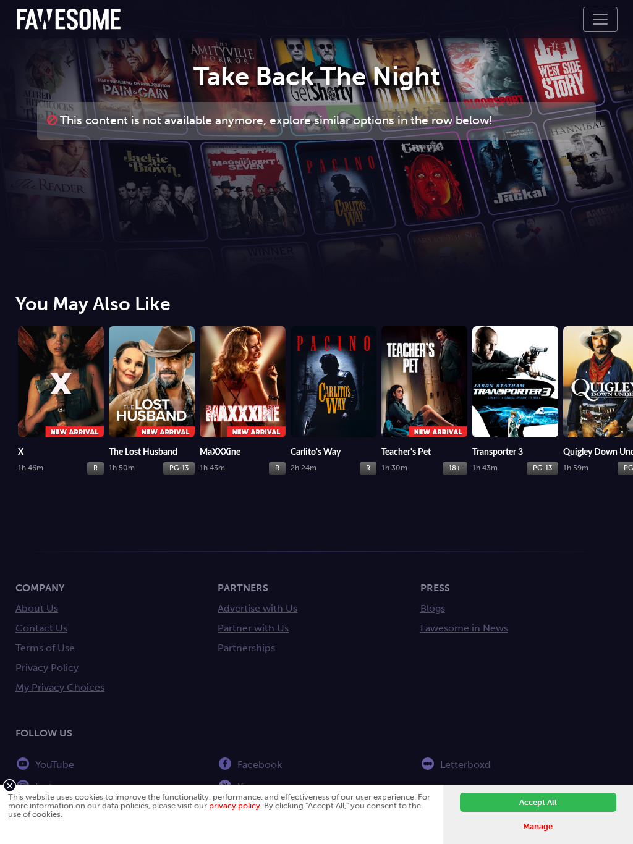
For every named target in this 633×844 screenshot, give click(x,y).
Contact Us (41, 628)
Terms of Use (45, 648)
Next (620, 380)
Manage (538, 826)
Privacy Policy (47, 667)
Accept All (538, 802)
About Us (36, 608)
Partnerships (246, 648)
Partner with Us (253, 628)
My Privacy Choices (59, 687)
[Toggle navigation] (600, 19)
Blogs (432, 608)
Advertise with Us (257, 608)
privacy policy (234, 805)
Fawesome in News (464, 628)
